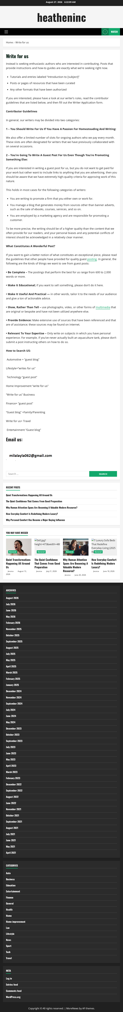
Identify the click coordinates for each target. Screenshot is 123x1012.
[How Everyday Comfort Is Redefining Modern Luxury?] (104, 547)
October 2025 (12, 635)
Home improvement (15, 921)
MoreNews (72, 1008)
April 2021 (11, 852)
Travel (9, 958)
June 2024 (11, 716)
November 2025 (13, 629)
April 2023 (11, 765)
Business (10, 879)
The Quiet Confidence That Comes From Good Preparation (34, 501)
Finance (9, 897)
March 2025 (11, 672)
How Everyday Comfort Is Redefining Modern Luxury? (32, 514)
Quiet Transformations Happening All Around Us (29, 495)
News (8, 940)
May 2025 (10, 660)
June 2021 (11, 840)
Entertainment (13, 891)
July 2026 (10, 604)
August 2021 (12, 828)
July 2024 (10, 710)
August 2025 (12, 647)
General (12, 552)
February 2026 (13, 622)
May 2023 (10, 759)
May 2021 (10, 846)
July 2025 (10, 654)
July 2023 (10, 747)
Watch (114, 31)
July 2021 (10, 834)
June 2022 (11, 803)
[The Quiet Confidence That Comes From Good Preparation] (47, 547)
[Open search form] (98, 32)
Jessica (11, 571)
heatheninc (61, 17)
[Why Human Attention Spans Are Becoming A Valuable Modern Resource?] (75, 547)
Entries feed (12, 984)
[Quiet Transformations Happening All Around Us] (19, 547)
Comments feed (13, 991)
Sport (8, 946)
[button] (6, 32)
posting (92, 259)
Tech (8, 952)
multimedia (103, 307)
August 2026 (12, 598)
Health (9, 909)
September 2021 (14, 821)
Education (10, 885)
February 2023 (13, 778)
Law (8, 928)
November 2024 (13, 697)
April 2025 (11, 666)
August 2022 (12, 797)
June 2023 (11, 753)
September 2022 (14, 790)
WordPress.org (13, 997)
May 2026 (10, 616)
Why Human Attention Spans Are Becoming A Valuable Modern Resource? (41, 507)
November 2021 (13, 809)
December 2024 (13, 691)
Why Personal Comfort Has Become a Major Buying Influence (35, 520)
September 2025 (14, 641)
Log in (9, 978)
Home (9, 915)
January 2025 (12, 685)
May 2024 (10, 722)
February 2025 (13, 678)
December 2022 (13, 784)
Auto (8, 873)
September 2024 (14, 703)
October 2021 (12, 815)
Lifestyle (10, 934)
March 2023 (11, 772)
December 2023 (13, 728)
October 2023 (12, 734)
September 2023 (14, 741)
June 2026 (11, 610)
